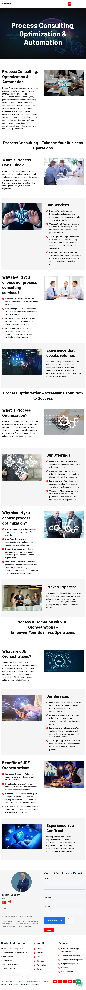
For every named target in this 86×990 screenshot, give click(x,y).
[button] (69, 4)
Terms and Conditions (29, 984)
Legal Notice (13, 984)
